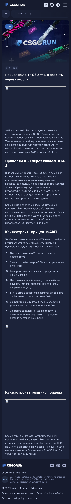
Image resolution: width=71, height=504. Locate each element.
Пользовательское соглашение (17, 493)
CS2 (30, 13)
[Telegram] (58, 5)
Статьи (19, 13)
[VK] (46, 5)
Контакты (32, 498)
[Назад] (6, 14)
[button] (65, 4)
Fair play (6, 498)
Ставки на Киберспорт (31, 488)
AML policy (18, 498)
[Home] (15, 5)
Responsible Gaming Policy (50, 493)
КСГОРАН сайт (9, 488)
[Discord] (52, 5)
